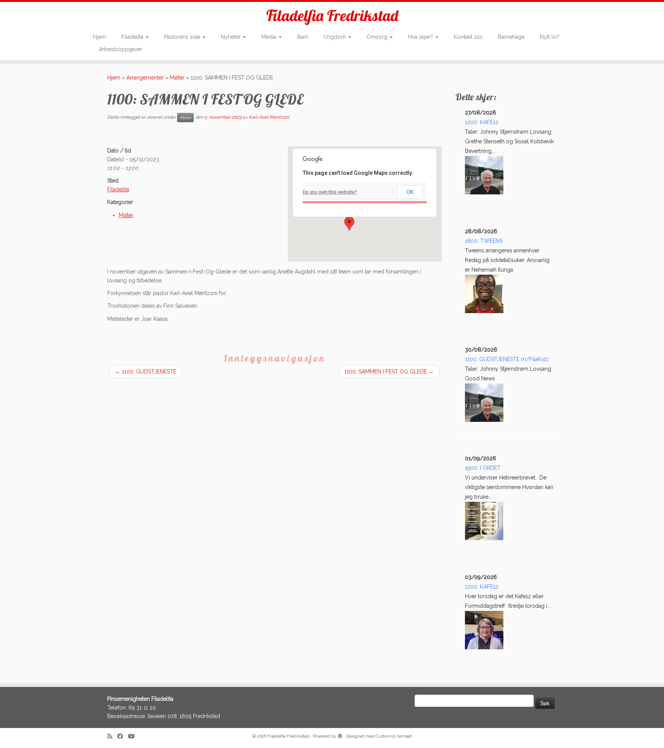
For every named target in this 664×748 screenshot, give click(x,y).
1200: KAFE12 (481, 122)
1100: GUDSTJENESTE (145, 371)
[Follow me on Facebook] (122, 737)
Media (269, 37)
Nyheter (231, 37)
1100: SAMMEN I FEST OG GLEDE (389, 371)
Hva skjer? (421, 37)
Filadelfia (133, 37)
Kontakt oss (468, 37)
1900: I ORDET (483, 468)
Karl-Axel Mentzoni (269, 117)
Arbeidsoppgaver (120, 49)
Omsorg (378, 37)
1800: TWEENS (484, 241)
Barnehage (511, 37)
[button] (349, 223)
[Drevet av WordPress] (340, 735)
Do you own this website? (330, 192)
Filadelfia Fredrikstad (332, 15)
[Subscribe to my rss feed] (112, 737)
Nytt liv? (549, 37)
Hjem (99, 37)
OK (410, 192)
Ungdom (335, 37)
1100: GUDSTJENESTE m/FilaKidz (507, 359)
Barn (302, 37)
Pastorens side (183, 37)
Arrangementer (145, 78)
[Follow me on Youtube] (133, 737)
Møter (177, 78)
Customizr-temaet (393, 736)
